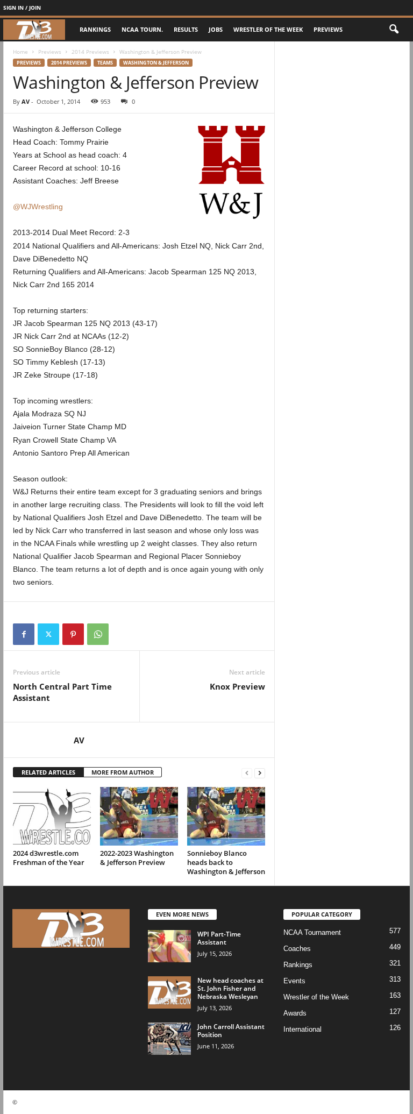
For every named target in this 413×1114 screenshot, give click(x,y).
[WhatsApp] (98, 634)
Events (294, 981)
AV (26, 101)
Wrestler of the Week (268, 29)
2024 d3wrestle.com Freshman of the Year (48, 857)
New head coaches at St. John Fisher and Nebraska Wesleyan (230, 988)
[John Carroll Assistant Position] (169, 1039)
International (302, 1029)
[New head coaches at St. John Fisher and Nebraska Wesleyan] (169, 992)
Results (186, 29)
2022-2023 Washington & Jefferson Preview (137, 857)
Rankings (95, 29)
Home (20, 51)
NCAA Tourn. (142, 29)
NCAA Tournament (312, 932)
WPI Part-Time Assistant (219, 938)
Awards (295, 1013)
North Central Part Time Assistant (62, 692)
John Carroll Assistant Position (231, 1030)
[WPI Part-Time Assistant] (169, 946)
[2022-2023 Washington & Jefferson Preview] (139, 816)
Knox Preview (237, 686)
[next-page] (259, 772)
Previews (328, 29)
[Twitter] (48, 634)
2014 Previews (90, 51)
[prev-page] (246, 772)
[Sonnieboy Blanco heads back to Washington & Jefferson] (226, 816)
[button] (393, 29)
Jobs (216, 29)
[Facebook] (23, 634)
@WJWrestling (38, 206)
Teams (105, 62)
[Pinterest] (73, 634)
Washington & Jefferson (156, 62)
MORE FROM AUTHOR (122, 772)
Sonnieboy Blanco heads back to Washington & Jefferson (226, 862)
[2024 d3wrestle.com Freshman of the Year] (52, 816)
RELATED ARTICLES (48, 772)
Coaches (297, 949)
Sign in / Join (22, 7)
